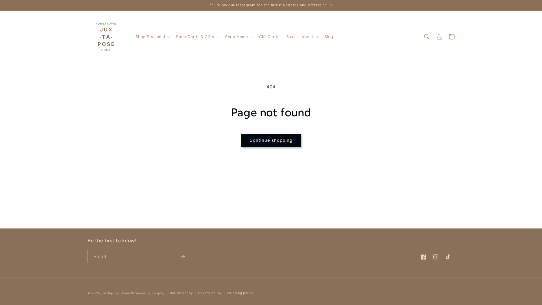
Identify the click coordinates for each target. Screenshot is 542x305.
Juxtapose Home (116, 293)
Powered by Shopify (148, 293)
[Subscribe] (182, 256)
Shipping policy (240, 293)
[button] (152, 37)
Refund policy (181, 293)
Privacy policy (210, 293)
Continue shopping (271, 140)
